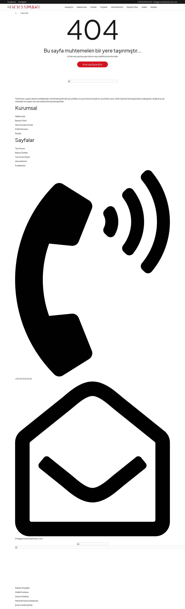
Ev (16, 13)
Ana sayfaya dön (92, 64)
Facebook (12, 2)
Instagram (22, 2)
